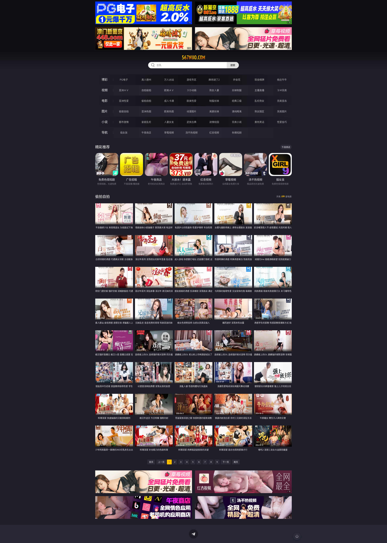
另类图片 (282, 111)
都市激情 (124, 122)
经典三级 (237, 100)
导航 (105, 132)
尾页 (236, 461)
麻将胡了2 (214, 79)
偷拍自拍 (146, 100)
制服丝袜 (214, 100)
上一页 (161, 461)
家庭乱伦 (146, 122)
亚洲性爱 (124, 100)
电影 (105, 101)
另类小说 (237, 122)
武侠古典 (191, 122)
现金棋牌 (259, 79)
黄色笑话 (259, 122)
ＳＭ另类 (282, 90)
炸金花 (236, 79)
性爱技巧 (282, 122)
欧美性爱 (191, 100)
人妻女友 (169, 122)
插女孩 (123, 132)
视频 (105, 90)
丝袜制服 (237, 90)
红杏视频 (214, 132)
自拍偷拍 (146, 90)
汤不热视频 (191, 132)
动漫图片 (191, 111)
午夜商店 (146, 132)
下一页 (226, 461)
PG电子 (124, 79)
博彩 (105, 80)
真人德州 (146, 79)
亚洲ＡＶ (124, 90)
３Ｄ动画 (191, 90)
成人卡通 (169, 100)
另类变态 (282, 100)
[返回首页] (297, 536)
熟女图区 (259, 111)
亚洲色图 (146, 111)
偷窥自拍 (124, 111)
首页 (151, 461)
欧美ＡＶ (169, 90)
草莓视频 (169, 132)
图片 (105, 111)
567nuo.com (193, 57)
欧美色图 (169, 111)
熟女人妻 (214, 90)
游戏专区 (191, 79)
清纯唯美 (237, 111)
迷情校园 (214, 122)
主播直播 (259, 90)
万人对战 (169, 79)
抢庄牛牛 (282, 79)
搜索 (232, 65)
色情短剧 (237, 132)
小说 (105, 122)
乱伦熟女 (259, 100)
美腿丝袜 (214, 111)
